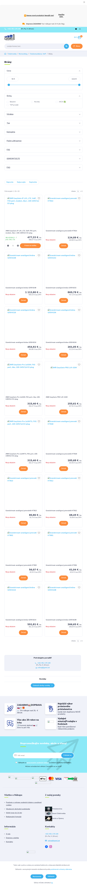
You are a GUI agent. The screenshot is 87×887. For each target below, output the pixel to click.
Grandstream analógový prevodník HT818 (61, 454)
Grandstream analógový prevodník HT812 (61, 511)
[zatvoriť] (84, 2)
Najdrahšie (33, 182)
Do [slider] (79, 85)
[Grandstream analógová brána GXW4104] (63, 324)
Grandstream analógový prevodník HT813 (21, 511)
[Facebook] (47, 847)
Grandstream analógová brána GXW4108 (61, 620)
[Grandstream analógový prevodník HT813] (23, 493)
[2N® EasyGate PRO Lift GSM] (63, 379)
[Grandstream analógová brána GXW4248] (23, 270)
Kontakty (9, 842)
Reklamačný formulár (13, 817)
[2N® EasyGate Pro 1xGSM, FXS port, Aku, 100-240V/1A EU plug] (23, 379)
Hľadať (66, 46)
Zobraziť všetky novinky (41, 685)
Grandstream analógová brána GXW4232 (61, 288)
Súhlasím (51, 876)
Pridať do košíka (30, 246)
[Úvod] (15, 37)
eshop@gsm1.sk (44, 668)
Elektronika (12, 54)
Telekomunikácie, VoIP (38, 54)
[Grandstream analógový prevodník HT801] (63, 547)
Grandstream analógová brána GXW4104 (61, 342)
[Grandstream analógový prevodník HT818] (63, 436)
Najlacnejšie (21, 182)
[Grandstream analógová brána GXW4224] (23, 602)
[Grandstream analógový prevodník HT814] (63, 213)
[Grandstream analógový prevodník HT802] (23, 547)
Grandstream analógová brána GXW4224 (21, 620)
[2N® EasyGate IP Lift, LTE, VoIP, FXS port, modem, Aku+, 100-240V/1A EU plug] (23, 213)
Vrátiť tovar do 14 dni (14, 813)
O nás (8, 834)
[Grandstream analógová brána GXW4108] (63, 602)
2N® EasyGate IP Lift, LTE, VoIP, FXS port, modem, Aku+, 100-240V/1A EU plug (21, 232)
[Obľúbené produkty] (76, 29)
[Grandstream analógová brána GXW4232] (63, 270)
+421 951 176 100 (14, 29)
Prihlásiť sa (67, 755)
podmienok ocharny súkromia (61, 869)
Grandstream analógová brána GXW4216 (21, 342)
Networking (23, 54)
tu (52, 883)
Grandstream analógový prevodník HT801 (61, 565)
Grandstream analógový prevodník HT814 (61, 231)
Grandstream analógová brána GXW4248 (21, 288)
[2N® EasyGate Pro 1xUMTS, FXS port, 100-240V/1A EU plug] (23, 436)
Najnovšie (9, 182)
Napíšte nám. (61, 16)
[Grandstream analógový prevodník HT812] (63, 493)
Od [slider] (9, 85)
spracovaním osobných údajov (38, 763)
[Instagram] (51, 847)
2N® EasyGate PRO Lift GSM (57, 397)
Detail (63, 246)
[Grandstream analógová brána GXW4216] (23, 324)
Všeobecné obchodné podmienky (18, 809)
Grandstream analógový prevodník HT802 (21, 565)
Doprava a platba (12, 838)
